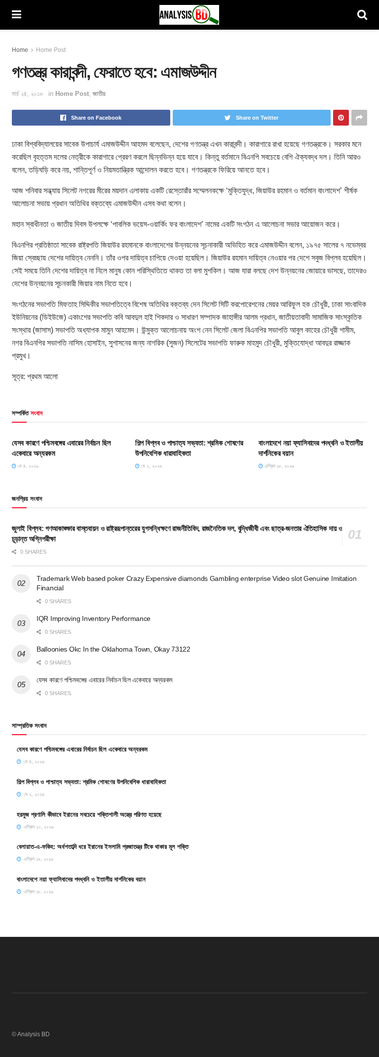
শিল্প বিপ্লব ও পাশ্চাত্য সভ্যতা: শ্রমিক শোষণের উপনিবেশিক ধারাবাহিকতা (91, 782)
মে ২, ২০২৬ (151, 466)
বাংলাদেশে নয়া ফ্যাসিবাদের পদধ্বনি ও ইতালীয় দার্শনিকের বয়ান (81, 879)
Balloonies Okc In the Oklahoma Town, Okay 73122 (113, 649)
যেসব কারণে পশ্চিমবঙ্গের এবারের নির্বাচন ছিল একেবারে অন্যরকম (104, 680)
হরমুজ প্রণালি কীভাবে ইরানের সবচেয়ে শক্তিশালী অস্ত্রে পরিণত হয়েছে (89, 814)
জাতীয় (99, 93)
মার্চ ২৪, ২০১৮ (27, 93)
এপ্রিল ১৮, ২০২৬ (278, 466)
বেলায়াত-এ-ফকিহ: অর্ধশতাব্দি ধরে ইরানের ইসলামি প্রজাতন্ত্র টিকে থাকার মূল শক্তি (103, 846)
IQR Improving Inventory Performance (94, 618)
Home (20, 49)
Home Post (51, 49)
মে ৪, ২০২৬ (27, 466)
